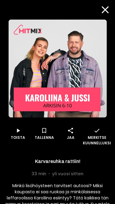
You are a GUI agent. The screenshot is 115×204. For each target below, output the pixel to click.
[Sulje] (105, 10)
